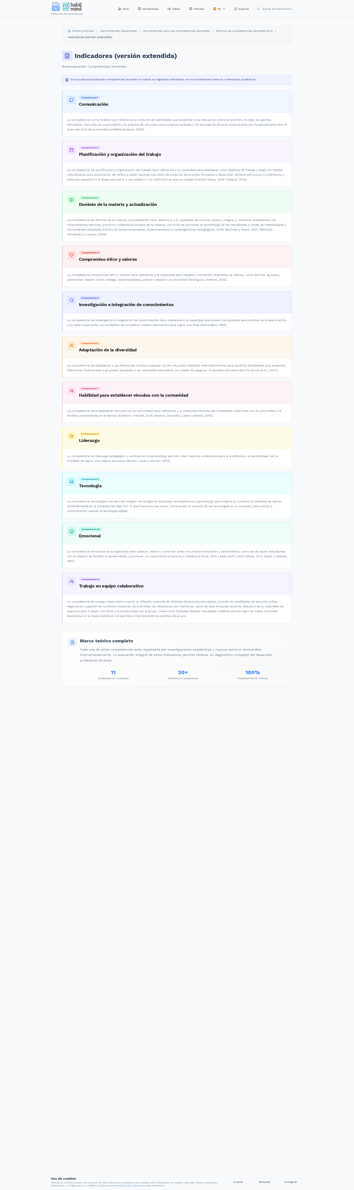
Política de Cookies (129, 1185)
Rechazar (264, 1181)
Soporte (244, 8)
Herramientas (150, 8)
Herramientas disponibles (118, 31)
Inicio (126, 8)
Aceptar (238, 1181)
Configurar (290, 1181)
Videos (176, 8)
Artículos (199, 8)
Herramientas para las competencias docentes (176, 31)
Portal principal (83, 31)
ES (219, 8)
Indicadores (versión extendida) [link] (90, 37)
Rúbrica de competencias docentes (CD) (244, 31)
